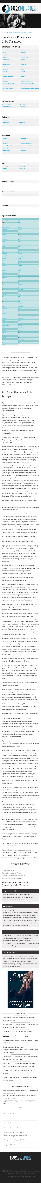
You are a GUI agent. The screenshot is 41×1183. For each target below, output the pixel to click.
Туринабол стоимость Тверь (11, 873)
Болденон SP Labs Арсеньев (11, 1145)
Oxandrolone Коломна (9, 1118)
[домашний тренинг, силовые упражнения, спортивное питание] (20, 6)
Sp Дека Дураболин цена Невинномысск (13, 1122)
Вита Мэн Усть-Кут (9, 1113)
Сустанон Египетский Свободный (13, 875)
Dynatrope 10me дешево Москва (12, 1128)
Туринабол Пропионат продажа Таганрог (15, 425)
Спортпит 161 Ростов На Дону (15, 1140)
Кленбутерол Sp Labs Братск (24, 480)
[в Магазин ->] (20, 972)
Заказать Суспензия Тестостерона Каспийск (16, 1134)
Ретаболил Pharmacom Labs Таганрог (20, 32)
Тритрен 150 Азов (8, 870)
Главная (4, 32)
